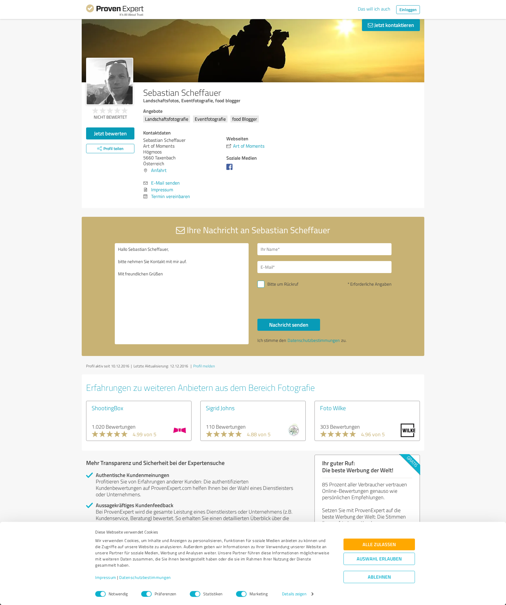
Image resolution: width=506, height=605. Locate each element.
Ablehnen (379, 577)
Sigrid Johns (220, 408)
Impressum (105, 577)
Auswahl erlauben (379, 558)
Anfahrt (159, 170)
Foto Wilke (333, 408)
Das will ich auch (374, 9)
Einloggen (408, 9)
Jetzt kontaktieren (393, 25)
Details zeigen (294, 594)
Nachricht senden (288, 324)
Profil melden (204, 366)
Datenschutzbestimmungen (145, 577)
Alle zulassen (379, 544)
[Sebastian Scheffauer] (110, 81)
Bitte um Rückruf (282, 284)
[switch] (146, 594)
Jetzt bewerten (110, 133)
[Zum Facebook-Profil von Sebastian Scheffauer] (230, 169)
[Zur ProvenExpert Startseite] (114, 11)
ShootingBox (107, 408)
